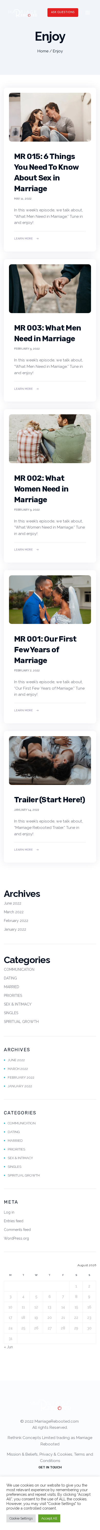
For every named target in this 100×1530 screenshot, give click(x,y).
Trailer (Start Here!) (49, 799)
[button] (62, 12)
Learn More (23, 238)
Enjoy (58, 51)
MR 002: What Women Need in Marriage (41, 489)
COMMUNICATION (19, 969)
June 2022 (12, 903)
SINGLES (11, 1013)
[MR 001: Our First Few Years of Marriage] (50, 599)
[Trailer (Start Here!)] (50, 760)
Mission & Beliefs (22, 1454)
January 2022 (15, 929)
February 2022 (16, 921)
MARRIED (11, 987)
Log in (9, 1212)
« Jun (8, 1347)
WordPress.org (16, 1238)
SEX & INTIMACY (18, 1004)
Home (42, 51)
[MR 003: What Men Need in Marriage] (50, 288)
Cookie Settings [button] (21, 1518)
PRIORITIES (13, 996)
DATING (10, 978)
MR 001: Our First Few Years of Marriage (45, 649)
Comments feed (17, 1230)
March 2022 (14, 912)
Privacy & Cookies (55, 1454)
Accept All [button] (49, 1518)
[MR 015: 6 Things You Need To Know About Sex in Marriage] (50, 117)
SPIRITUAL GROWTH (21, 1022)
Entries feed (13, 1221)
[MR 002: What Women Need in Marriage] (50, 438)
